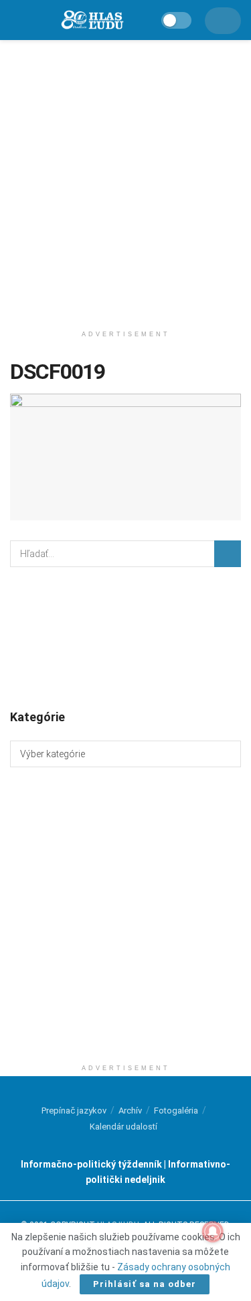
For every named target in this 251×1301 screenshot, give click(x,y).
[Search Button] (227, 553)
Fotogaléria (176, 1111)
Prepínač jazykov (73, 1111)
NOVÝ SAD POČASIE (125, 637)
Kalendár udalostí (123, 1127)
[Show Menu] (15, 20)
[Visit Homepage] (92, 20)
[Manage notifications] (213, 1231)
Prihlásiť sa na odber (144, 1284)
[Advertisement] (125, 178)
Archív (130, 1111)
